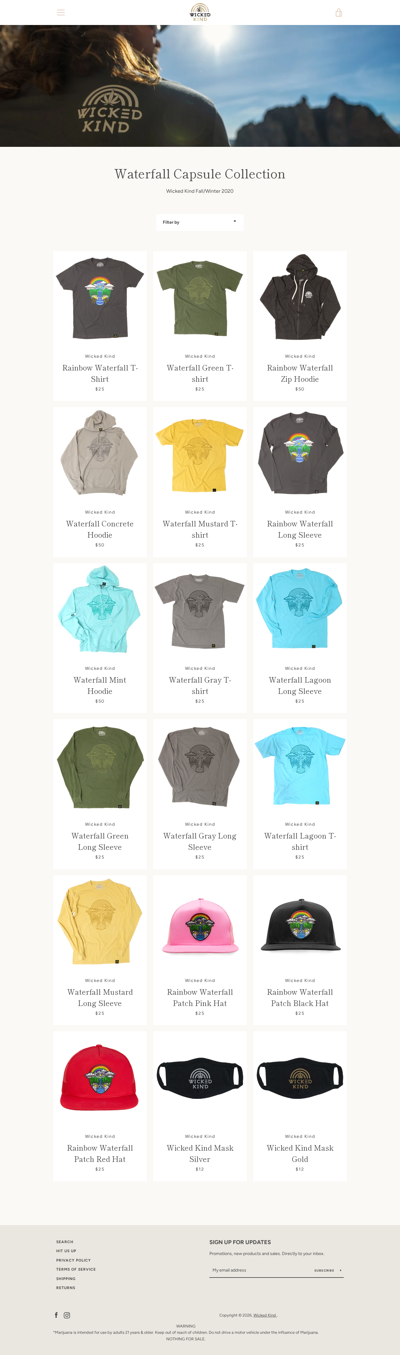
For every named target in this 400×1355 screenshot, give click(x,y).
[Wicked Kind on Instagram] (67, 1315)
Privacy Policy (73, 1260)
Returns (65, 1288)
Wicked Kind (265, 1315)
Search (64, 1242)
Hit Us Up (66, 1251)
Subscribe (325, 1270)
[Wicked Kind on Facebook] (56, 1315)
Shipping (66, 1279)
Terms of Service (76, 1269)
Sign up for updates (240, 1242)
